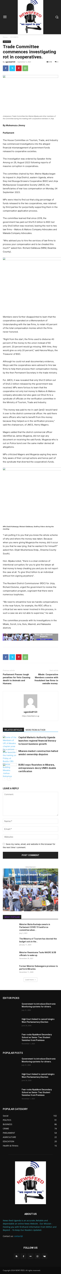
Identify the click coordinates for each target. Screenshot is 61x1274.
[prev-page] (4, 778)
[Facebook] (6, 68)
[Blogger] (16, 1256)
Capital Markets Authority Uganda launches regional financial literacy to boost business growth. (37, 740)
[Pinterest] (19, 68)
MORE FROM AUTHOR (35, 730)
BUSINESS (14, 37)
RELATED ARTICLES (13, 730)
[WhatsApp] (25, 68)
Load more (29, 979)
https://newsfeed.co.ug (30, 716)
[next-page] (9, 778)
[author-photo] (30, 708)
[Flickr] (30, 1256)
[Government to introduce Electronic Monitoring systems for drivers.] (11, 1008)
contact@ (18, 1236)
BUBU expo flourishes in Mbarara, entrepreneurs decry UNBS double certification (37, 768)
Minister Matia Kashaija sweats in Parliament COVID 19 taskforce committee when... (34, 927)
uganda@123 (10, 62)
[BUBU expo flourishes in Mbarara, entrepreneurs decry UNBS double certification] (10, 768)
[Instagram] (37, 1256)
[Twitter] (12, 68)
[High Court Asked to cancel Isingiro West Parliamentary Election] (11, 1024)
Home (5, 37)
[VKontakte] (44, 1256)
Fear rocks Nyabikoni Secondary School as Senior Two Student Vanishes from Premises (37, 1037)
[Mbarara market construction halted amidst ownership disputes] (10, 754)
